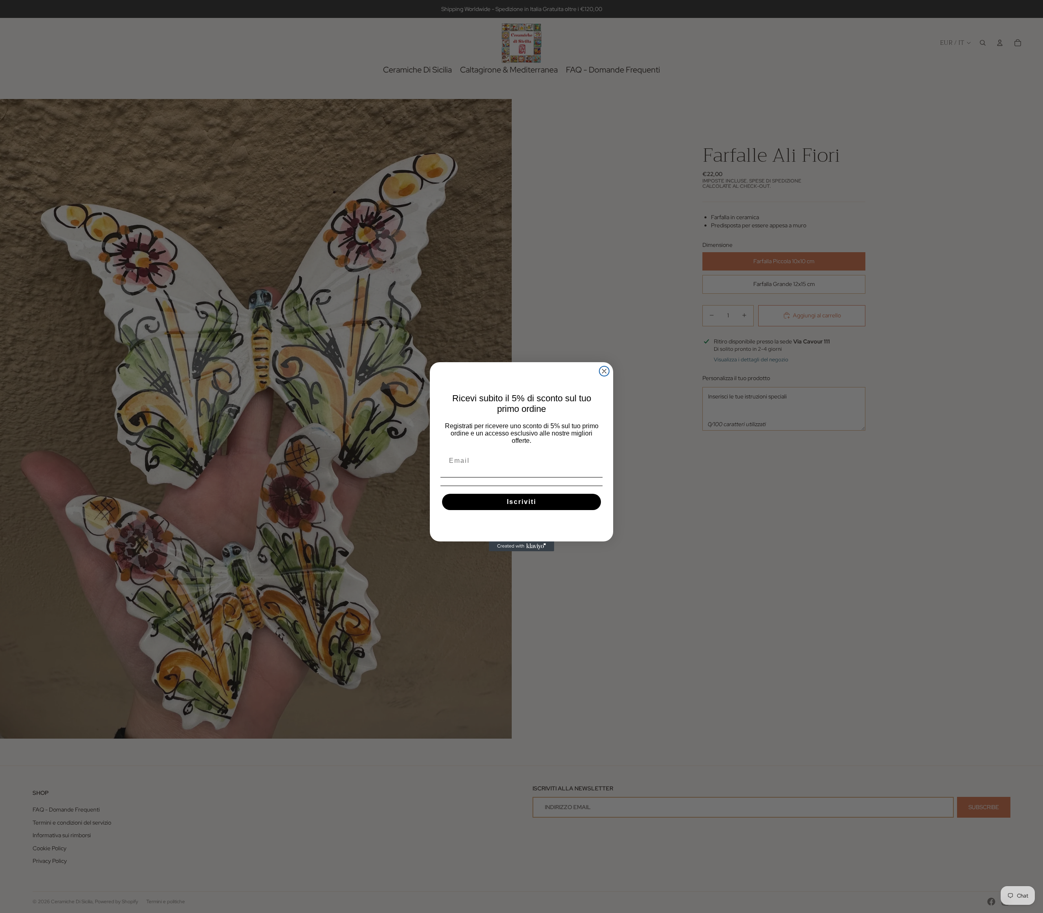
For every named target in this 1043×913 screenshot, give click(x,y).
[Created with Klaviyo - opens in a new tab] (521, 546)
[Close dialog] (604, 371)
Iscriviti (521, 501)
